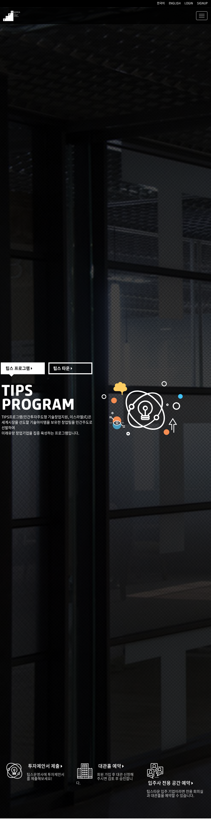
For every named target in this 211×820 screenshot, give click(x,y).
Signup (202, 3)
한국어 (161, 3)
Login (188, 3)
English (175, 3)
